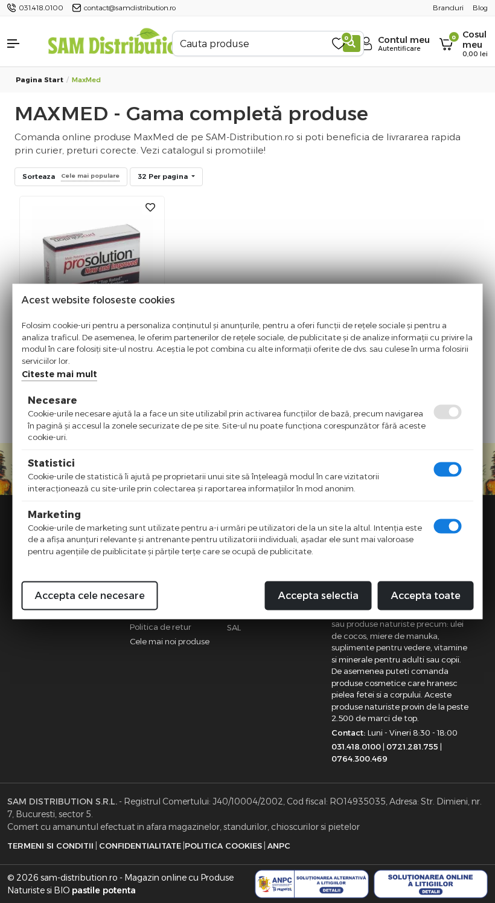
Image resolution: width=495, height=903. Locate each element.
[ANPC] (312, 884)
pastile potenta (104, 890)
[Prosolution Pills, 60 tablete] (92, 265)
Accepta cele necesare (90, 595)
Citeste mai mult (59, 374)
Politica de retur (160, 627)
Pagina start (39, 80)
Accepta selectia (318, 595)
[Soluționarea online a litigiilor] (431, 884)
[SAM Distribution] (118, 43)
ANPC (278, 845)
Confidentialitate (140, 845)
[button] (20, 43)
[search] (351, 43)
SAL (234, 627)
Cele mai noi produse (169, 641)
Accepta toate (426, 595)
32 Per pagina (164, 176)
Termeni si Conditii (50, 845)
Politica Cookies (223, 845)
